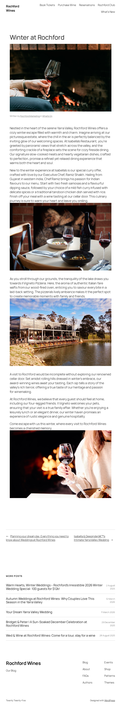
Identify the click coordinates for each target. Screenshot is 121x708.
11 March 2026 (108, 612)
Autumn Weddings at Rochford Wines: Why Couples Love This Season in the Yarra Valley (50, 600)
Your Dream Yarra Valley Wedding (29, 612)
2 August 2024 (110, 587)
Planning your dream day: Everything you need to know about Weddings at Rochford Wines (37, 538)
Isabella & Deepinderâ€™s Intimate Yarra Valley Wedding (91, 538)
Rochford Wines (12, 8)
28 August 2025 (107, 635)
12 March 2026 (110, 600)
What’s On (47, 115)
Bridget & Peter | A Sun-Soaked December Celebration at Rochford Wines (46, 623)
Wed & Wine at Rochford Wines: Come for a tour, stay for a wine (50, 635)
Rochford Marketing (30, 115)
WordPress (109, 700)
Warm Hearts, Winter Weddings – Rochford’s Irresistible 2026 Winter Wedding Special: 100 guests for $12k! (54, 586)
